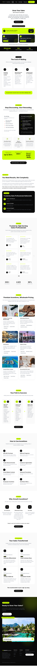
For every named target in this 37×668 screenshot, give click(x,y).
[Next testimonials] (34, 256)
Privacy (21, 653)
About (20, 651)
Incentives (15, 651)
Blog (14, 656)
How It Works (13, 2)
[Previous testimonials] (3, 256)
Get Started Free (18, 21)
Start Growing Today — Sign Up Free (18, 162)
